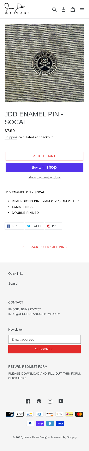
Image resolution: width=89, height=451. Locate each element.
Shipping (11, 137)
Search (13, 283)
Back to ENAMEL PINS (47, 247)
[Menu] (81, 9)
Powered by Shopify (64, 437)
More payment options (45, 177)
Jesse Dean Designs (37, 437)
